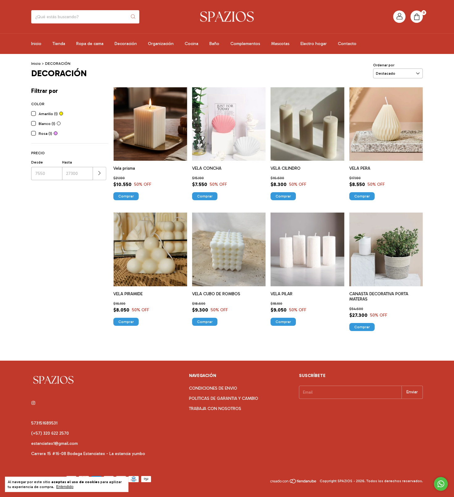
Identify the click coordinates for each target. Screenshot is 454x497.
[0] (416, 16)
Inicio (36, 43)
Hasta (67, 162)
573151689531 (44, 423)
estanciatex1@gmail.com (54, 443)
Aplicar (99, 173)
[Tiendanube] (293, 482)
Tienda (59, 43)
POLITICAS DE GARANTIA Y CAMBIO (223, 398)
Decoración (126, 43)
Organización (161, 43)
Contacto (347, 43)
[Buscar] (133, 16)
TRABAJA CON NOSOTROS (215, 408)
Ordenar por (383, 65)
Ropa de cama (89, 43)
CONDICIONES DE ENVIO (213, 388)
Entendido (65, 487)
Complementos (245, 43)
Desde (37, 162)
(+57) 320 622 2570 (50, 433)
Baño (214, 43)
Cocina (191, 43)
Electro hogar (314, 43)
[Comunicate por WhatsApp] (441, 484)
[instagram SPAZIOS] (33, 403)
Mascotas (280, 43)
